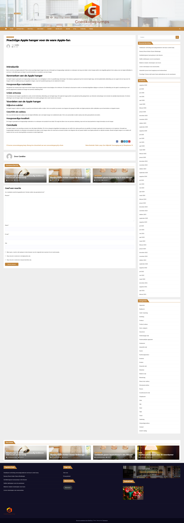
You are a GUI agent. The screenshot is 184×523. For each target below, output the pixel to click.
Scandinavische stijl (144, 392)
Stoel (140, 408)
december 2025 (143, 115)
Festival (30, 28)
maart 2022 (142, 279)
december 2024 (143, 161)
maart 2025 (142, 149)
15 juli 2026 (143, 457)
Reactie (7, 195)
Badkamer (142, 309)
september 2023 (143, 218)
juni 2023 (141, 229)
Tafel (140, 411)
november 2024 (143, 165)
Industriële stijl (143, 347)
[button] (179, 28)
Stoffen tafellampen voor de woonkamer (149, 59)
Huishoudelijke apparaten (146, 339)
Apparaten (20, 28)
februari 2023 (142, 245)
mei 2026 (141, 96)
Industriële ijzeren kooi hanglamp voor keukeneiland (153, 70)
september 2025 (143, 127)
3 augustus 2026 (100, 457)
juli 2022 (141, 271)
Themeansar (105, 520)
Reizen (68, 28)
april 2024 (142, 191)
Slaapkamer (142, 396)
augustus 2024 (143, 176)
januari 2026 (142, 111)
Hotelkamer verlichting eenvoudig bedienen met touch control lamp (25, 177)
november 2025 (143, 119)
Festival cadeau (143, 324)
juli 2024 (141, 180)
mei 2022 (141, 275)
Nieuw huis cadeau (144, 381)
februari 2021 (142, 294)
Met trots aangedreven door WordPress (84, 520)
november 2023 (143, 210)
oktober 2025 (142, 123)
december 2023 (143, 206)
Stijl (75, 28)
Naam (7, 225)
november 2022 (143, 256)
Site (6, 243)
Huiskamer (142, 343)
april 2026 (142, 100)
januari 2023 (142, 248)
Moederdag (142, 377)
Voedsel (83, 28)
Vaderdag (141, 419)
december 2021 (143, 283)
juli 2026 (141, 89)
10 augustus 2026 (56, 457)
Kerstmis (141, 358)
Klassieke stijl (143, 366)
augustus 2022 (143, 267)
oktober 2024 (142, 168)
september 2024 (143, 172)
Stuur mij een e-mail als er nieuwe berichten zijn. (19, 260)
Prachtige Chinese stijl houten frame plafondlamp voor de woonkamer (157, 74)
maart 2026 (142, 104)
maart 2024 (142, 195)
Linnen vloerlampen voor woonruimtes (149, 66)
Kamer (50, 28)
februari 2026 (142, 108)
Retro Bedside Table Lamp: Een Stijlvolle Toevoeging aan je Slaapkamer (108, 145)
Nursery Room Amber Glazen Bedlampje (67, 178)
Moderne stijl (142, 373)
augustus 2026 (143, 85)
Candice (17, 45)
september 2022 (143, 264)
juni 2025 (141, 138)
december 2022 (143, 252)
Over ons (65, 472)
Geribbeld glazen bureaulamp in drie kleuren (113, 178)
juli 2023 (141, 226)
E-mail (7, 234)
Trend (91, 28)
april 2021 (142, 290)
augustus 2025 (143, 130)
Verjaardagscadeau (144, 423)
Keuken (141, 362)
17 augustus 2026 (12, 457)
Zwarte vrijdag (143, 430)
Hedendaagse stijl (144, 335)
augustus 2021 (143, 286)
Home (11, 28)
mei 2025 (141, 142)
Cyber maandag (143, 312)
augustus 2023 (143, 222)
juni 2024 (141, 184)
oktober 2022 (142, 260)
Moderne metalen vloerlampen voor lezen (150, 62)
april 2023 (142, 237)
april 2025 (142, 146)
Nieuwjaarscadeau (144, 385)
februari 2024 (142, 199)
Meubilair (59, 28)
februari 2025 (142, 153)
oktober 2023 (142, 214)
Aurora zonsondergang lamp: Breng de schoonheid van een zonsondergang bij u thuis (35, 145)
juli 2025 (141, 134)
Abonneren (68, 487)
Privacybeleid (66, 476)
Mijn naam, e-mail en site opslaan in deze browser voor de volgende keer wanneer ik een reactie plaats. (33, 252)
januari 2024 (142, 203)
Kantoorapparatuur (144, 354)
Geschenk (40, 28)
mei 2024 (141, 187)
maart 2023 (142, 241)
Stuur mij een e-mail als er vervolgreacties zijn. (19, 256)
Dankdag (141, 316)
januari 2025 (142, 157)
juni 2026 (141, 92)
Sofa (140, 400)
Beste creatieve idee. (152, 471)
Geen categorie (10, 173)
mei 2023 (141, 233)
